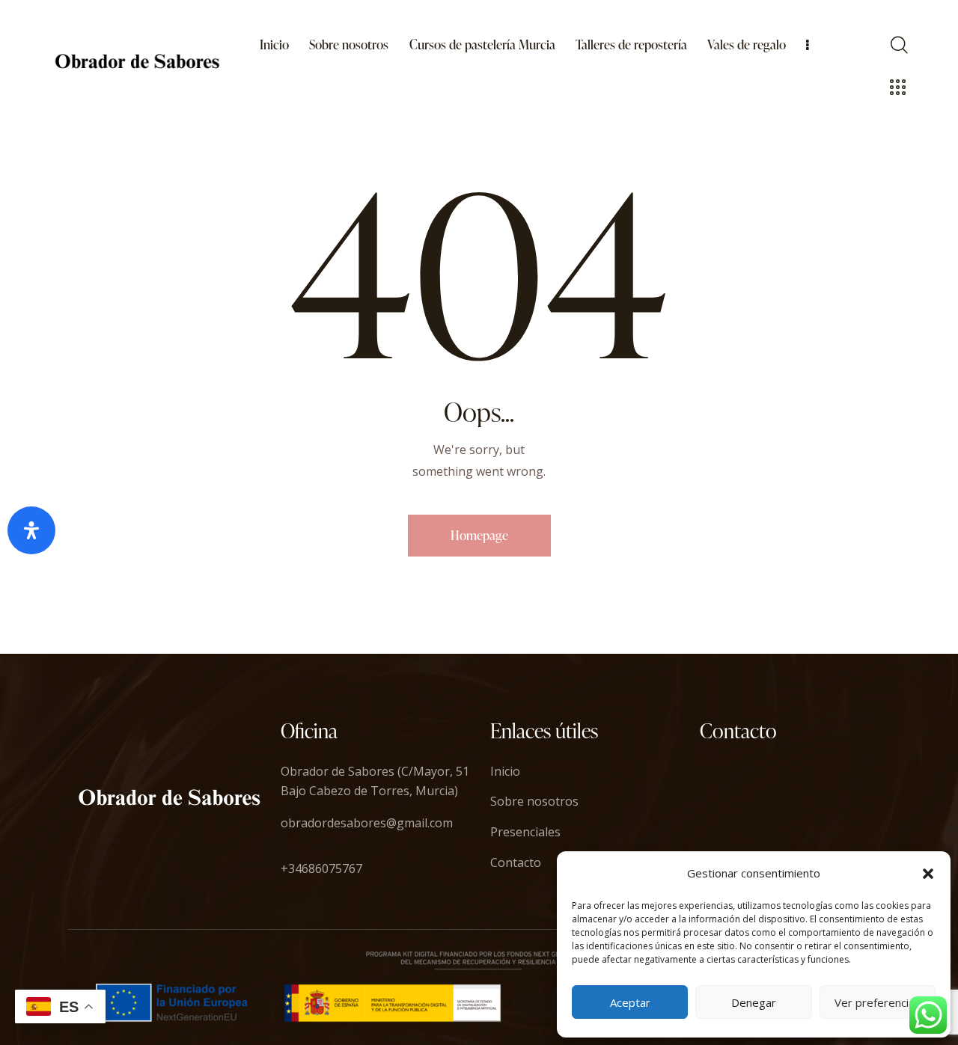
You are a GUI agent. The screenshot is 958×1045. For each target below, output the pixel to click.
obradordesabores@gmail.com (367, 823)
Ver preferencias (878, 1002)
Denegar (753, 1002)
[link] (274, 45)
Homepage (479, 535)
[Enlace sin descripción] (137, 61)
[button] (928, 873)
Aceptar (630, 1002)
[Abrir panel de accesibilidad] (31, 530)
